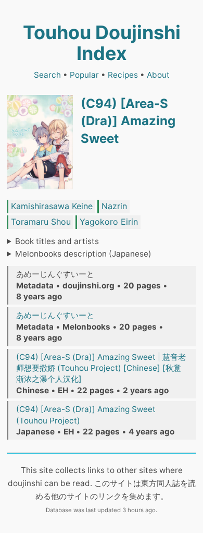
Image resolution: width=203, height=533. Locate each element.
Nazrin (114, 206)
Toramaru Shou (41, 221)
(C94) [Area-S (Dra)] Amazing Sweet (128, 121)
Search (47, 75)
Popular (84, 75)
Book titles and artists (57, 241)
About (158, 75)
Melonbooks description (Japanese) (83, 254)
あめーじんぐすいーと (55, 315)
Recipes (123, 75)
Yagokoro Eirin (109, 221)
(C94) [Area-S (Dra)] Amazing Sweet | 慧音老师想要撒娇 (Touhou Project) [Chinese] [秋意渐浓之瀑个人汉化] (101, 368)
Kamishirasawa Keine (52, 206)
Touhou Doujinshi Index (102, 43)
